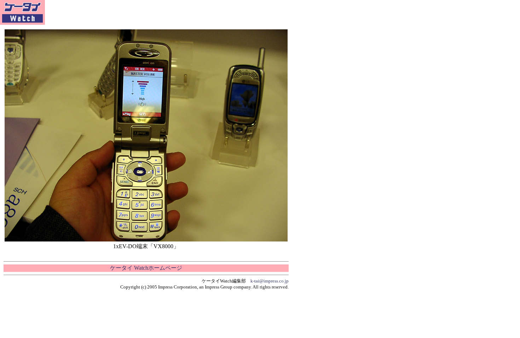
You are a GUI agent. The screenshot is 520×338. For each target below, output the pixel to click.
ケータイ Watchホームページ (146, 268)
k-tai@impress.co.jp (269, 281)
